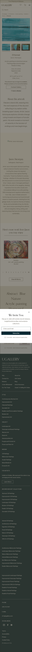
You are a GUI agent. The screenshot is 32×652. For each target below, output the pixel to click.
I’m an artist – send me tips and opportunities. (16, 337)
